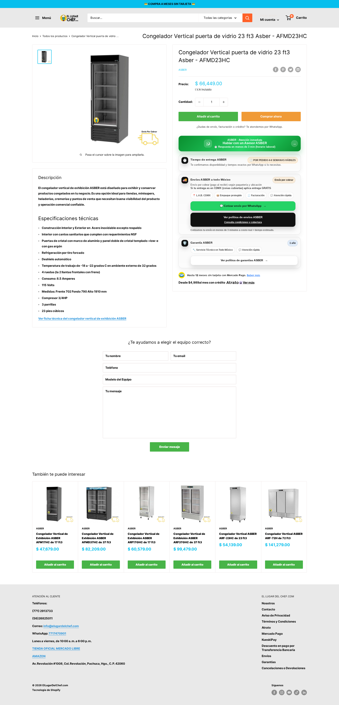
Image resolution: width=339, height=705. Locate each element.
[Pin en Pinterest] (283, 69)
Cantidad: (186, 102)
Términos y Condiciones (279, 621)
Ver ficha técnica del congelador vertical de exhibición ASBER (82, 318)
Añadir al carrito (208, 116)
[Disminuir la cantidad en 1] (199, 102)
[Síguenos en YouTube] (289, 692)
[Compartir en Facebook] (275, 69)
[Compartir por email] (298, 69)
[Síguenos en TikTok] (296, 692)
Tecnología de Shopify (46, 689)
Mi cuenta (268, 20)
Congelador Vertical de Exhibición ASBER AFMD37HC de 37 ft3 (98, 538)
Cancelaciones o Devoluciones (283, 668)
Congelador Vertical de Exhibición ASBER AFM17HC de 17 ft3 (52, 538)
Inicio (35, 36)
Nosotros (268, 603)
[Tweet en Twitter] (290, 69)
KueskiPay (269, 640)
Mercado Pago (272, 633)
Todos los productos (54, 36)
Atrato (266, 627)
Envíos (266, 656)
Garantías (269, 662)
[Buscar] (247, 18)
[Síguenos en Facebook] (274, 692)
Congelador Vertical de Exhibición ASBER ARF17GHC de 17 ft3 (143, 538)
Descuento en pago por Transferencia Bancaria (278, 648)
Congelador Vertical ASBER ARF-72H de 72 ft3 (284, 536)
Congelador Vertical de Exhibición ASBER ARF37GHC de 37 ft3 (189, 538)
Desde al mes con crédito (216, 282)
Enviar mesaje (169, 447)
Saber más (253, 275)
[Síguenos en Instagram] (281, 692)
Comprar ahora (271, 116)
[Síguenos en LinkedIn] (304, 692)
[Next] (306, 526)
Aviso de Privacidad (276, 615)
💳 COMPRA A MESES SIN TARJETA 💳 (169, 3)
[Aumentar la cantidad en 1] (224, 102)
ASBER (183, 69)
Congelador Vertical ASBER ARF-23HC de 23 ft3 (238, 536)
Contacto (268, 609)
